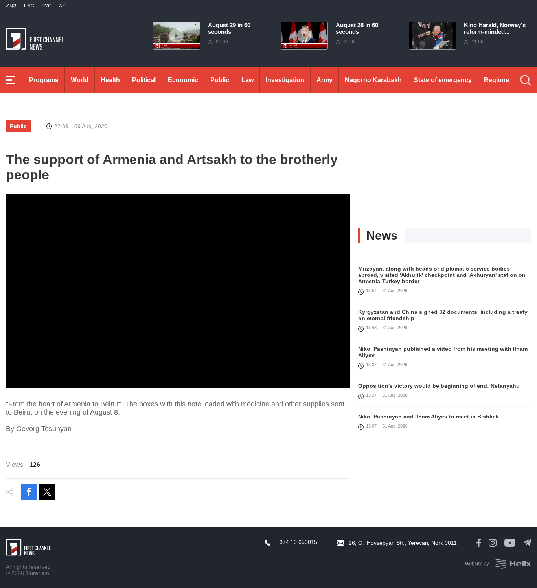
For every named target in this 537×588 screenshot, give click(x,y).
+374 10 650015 (296, 542)
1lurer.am (37, 573)
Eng (29, 6)
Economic (183, 80)
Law (247, 80)
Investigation (285, 80)
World (79, 80)
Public (219, 80)
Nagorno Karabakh (373, 80)
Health (110, 80)
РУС (46, 6)
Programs (44, 80)
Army (324, 80)
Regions (496, 80)
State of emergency (443, 80)
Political (144, 80)
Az (62, 6)
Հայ (11, 6)
